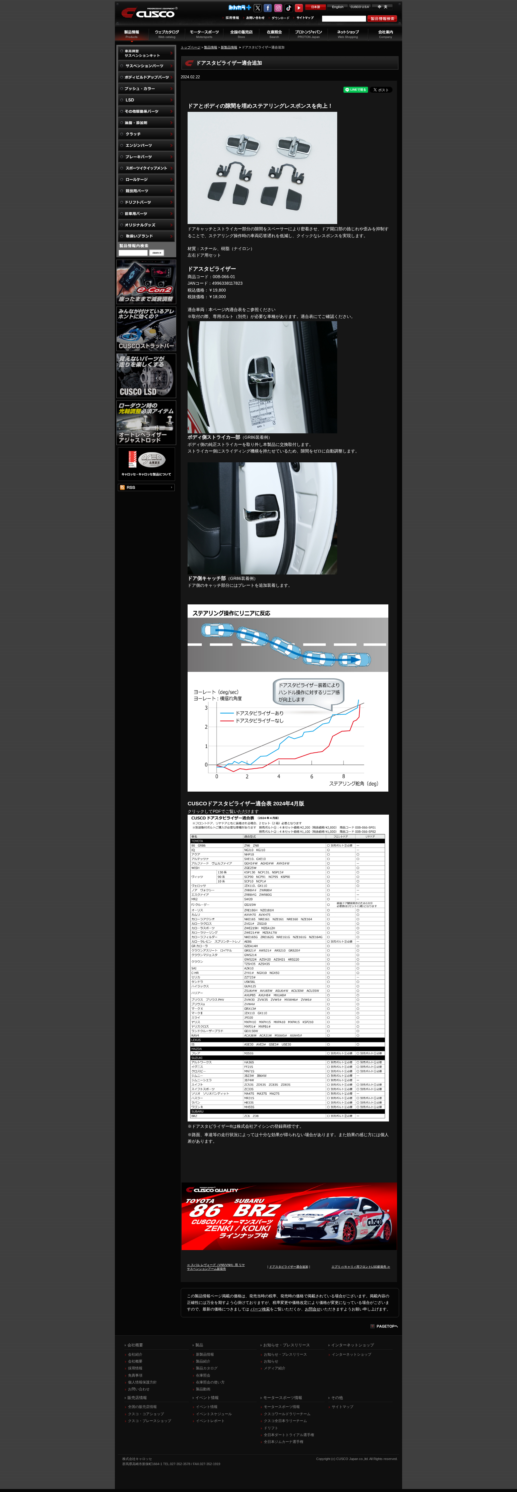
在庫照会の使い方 (210, 1382)
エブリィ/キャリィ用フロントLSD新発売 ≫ (361, 1266)
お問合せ (312, 1309)
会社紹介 (135, 1354)
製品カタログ (207, 1368)
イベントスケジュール (214, 1414)
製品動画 (203, 1389)
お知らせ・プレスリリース (285, 1354)
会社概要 (135, 1361)
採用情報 (135, 1368)
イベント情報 (207, 1407)
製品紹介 (203, 1361)
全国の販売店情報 (142, 1407)
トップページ (190, 47)
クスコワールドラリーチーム (287, 1414)
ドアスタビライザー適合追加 (288, 1266)
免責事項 (135, 1375)
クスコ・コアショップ (146, 1414)
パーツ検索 (260, 1309)
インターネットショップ (351, 1354)
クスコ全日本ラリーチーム (285, 1421)
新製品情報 (229, 47)
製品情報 (210, 47)
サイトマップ (342, 1407)
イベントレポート (210, 1421)
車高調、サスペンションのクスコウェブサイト (154, 16)
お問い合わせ (139, 1389)
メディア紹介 (274, 1368)
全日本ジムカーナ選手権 (283, 1442)
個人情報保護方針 (142, 1382)
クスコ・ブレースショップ (149, 1421)
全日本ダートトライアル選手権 (289, 1435)
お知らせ (271, 1361)
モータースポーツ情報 (282, 1407)
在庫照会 (203, 1375)
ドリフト (271, 1428)
